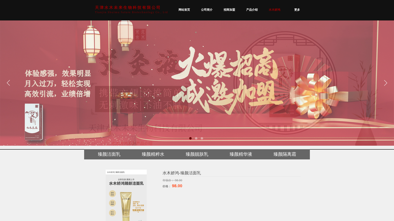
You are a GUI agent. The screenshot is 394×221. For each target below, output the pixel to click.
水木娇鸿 (274, 9)
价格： (167, 186)
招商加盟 (229, 9)
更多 (297, 9)
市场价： (169, 180)
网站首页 (184, 9)
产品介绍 (252, 9)
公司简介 (207, 9)
